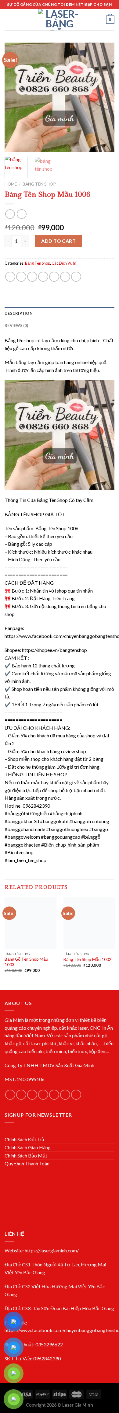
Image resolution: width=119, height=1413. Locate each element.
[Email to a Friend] (43, 277)
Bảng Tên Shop (39, 184)
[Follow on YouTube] (76, 1095)
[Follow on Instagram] (21, 1095)
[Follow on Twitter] (32, 1095)
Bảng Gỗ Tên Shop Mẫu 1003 (26, 962)
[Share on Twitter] (32, 277)
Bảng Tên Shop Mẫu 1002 (87, 959)
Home (11, 184)
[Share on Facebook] (21, 277)
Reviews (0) (16, 325)
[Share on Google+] (65, 277)
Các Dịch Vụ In (64, 263)
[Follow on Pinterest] (65, 1095)
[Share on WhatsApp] (10, 277)
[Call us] (54, 1095)
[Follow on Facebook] (10, 1095)
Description (19, 313)
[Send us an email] (43, 1095)
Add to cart (58, 241)
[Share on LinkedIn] (76, 277)
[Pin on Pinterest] (54, 277)
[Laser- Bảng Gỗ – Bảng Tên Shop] (59, 19)
